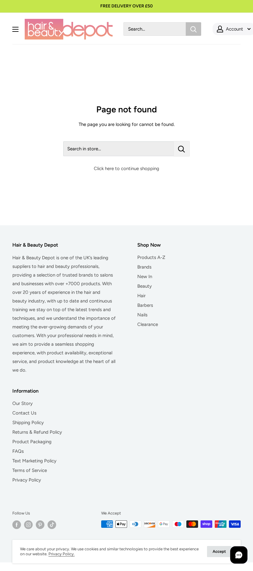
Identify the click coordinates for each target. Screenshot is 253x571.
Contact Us (24, 413)
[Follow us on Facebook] (16, 524)
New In (144, 276)
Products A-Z (151, 257)
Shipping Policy (28, 422)
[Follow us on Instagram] (28, 524)
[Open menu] (15, 29)
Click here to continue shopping (126, 168)
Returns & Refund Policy (37, 432)
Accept (219, 551)
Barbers (145, 305)
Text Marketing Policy (34, 461)
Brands (144, 267)
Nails (142, 315)
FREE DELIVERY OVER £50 (126, 6)
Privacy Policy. (61, 554)
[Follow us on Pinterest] (40, 524)
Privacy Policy (26, 480)
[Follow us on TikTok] (52, 524)
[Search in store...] (181, 148)
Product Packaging (32, 441)
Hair (141, 295)
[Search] (193, 29)
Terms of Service (29, 470)
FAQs (18, 451)
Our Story (22, 403)
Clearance (147, 324)
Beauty (144, 286)
